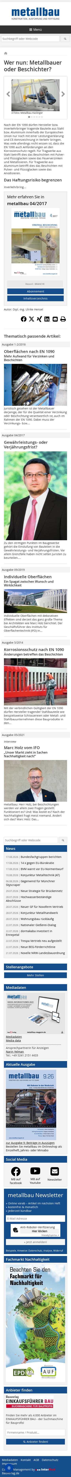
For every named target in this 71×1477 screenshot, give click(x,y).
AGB (36, 1460)
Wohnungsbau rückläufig (30, 919)
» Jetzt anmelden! (35, 1242)
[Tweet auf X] (32, 321)
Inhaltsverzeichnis (35, 298)
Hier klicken (39, 1231)
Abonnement (35, 291)
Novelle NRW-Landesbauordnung (35, 953)
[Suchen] (65, 39)
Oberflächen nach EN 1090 (29, 351)
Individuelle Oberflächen (28, 576)
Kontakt (26, 1460)
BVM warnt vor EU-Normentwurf (34, 869)
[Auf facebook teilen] (24, 321)
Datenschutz (50, 1460)
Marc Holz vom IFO (22, 747)
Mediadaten (14, 1037)
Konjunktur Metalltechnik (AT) (33, 875)
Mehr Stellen (35, 975)
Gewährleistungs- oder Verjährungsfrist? (26, 445)
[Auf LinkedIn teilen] (47, 321)
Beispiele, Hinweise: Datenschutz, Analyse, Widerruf (34, 1250)
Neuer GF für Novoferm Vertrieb (34, 907)
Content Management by (19, 1469)
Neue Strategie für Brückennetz (34, 891)
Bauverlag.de (10, 1473)
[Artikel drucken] (63, 319)
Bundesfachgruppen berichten (34, 857)
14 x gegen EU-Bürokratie (30, 863)
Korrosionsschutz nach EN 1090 (34, 649)
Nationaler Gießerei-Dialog (31, 925)
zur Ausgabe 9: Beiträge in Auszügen (30, 1143)
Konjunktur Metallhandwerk (32, 913)
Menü (37, 29)
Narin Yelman (15, 1051)
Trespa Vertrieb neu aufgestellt (34, 941)
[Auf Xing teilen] (39, 321)
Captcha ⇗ (50, 1235)
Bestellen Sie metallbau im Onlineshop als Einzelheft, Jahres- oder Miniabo (34, 1148)
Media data (13, 1040)
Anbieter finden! (37, 1442)
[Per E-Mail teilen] (55, 319)
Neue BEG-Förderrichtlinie (30, 947)
